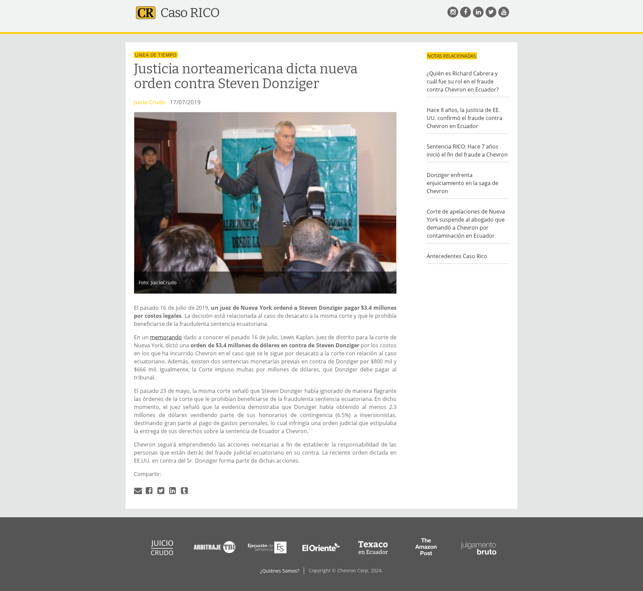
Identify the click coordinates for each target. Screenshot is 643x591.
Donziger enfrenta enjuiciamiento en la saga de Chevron (462, 183)
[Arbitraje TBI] (214, 554)
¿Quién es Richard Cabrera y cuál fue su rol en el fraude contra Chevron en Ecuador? (463, 81)
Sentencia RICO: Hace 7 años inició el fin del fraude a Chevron (467, 150)
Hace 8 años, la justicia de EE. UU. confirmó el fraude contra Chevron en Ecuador (464, 118)
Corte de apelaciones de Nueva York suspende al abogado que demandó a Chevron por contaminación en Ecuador (466, 223)
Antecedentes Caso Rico (457, 256)
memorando (166, 337)
